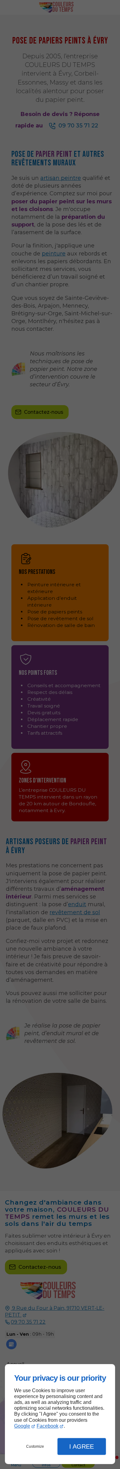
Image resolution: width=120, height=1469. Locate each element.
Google (22, 1426)
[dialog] (60, 1414)
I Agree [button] (81, 1446)
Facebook (47, 1426)
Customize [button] (35, 1446)
